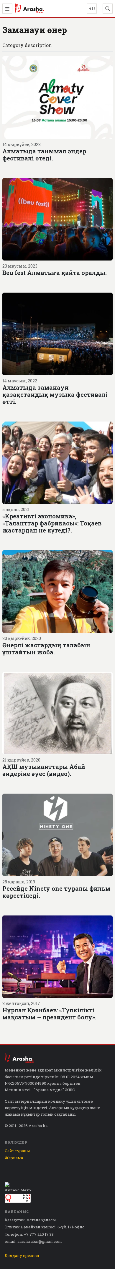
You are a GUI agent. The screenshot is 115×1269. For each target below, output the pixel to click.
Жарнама (14, 1157)
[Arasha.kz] (29, 9)
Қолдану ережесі (22, 1255)
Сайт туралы (17, 1150)
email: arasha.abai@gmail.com (33, 1241)
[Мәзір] (7, 9)
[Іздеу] (108, 9)
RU (91, 8)
